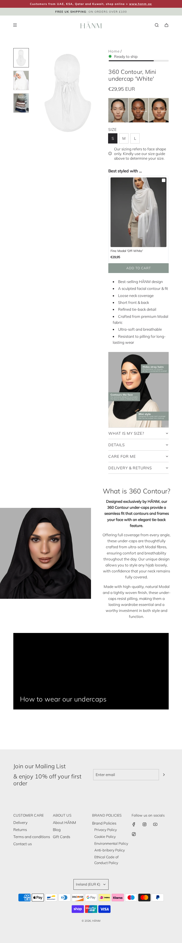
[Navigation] (15, 25)
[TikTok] (134, 834)
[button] (35, 92)
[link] (138, 212)
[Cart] (166, 25)
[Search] (157, 25)
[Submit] (164, 775)
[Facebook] (134, 824)
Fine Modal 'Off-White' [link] (127, 251)
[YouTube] (155, 824)
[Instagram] (144, 824)
